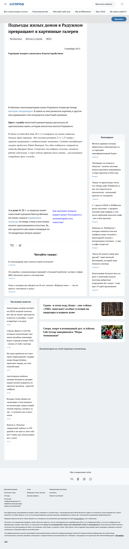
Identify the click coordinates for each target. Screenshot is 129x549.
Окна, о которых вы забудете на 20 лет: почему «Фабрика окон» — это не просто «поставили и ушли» (43, 288)
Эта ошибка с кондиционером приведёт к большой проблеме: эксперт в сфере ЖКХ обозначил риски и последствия (45, 275)
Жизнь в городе (34, 38)
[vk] (12, 245)
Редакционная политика (58, 489)
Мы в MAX (100, 11)
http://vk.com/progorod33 (53, 525)
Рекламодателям (40, 11)
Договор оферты (33, 496)
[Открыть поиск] (122, 4)
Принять (119, 19)
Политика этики (10, 493)
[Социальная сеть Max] (90, 479)
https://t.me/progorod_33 (91, 525)
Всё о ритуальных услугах (16, 11)
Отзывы (7, 496)
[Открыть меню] (5, 4)
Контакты (53, 493)
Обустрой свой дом (61, 11)
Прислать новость (103, 4)
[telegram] (20, 245)
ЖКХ (48, 38)
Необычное (16, 38)
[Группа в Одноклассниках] (78, 479)
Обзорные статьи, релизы (36, 493)
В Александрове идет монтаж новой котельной (30, 263)
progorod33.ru (79, 519)
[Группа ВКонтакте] (72, 479)
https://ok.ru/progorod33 (73, 525)
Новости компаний (56, 496)
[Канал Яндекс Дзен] (84, 479)
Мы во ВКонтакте (83, 11)
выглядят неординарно (20, 111)
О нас (29, 489)
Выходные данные (10, 489)
